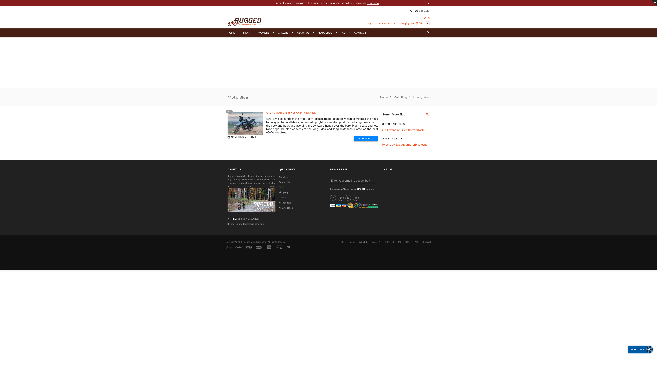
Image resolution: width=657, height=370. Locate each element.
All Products (285, 202)
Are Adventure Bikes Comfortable (291, 112)
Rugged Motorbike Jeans (254, 242)
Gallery (282, 197)
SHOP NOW (373, 3)
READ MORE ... (366, 138)
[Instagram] (428, 18)
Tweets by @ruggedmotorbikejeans (404, 144)
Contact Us (284, 182)
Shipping (283, 192)
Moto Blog (400, 97)
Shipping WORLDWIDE (245, 219)
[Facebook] (422, 18)
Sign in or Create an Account (381, 23)
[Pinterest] (425, 18)
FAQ (281, 187)
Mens (352, 242)
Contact (426, 242)
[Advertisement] (328, 63)
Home (384, 97)
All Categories (286, 208)
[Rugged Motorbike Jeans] (245, 22)
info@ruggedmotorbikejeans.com (247, 224)
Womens (363, 242)
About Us (283, 177)
